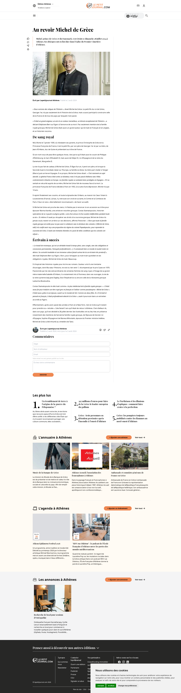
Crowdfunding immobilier (98, 662)
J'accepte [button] (100, 686)
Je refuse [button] (111, 686)
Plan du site (77, 689)
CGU (72, 678)
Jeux (89, 678)
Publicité (74, 671)
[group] (141, 15)
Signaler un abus (77, 681)
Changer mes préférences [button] (127, 686)
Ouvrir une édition (78, 664)
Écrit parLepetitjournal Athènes (46, 100)
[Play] (141, 16)
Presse (73, 674)
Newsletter (62, 668)
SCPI (89, 665)
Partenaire (75, 668)
